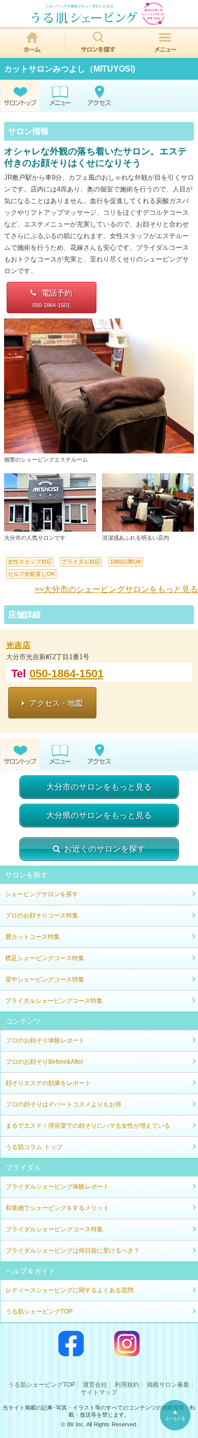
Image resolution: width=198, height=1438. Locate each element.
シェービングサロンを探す (41, 894)
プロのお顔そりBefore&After (44, 1061)
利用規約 (127, 1384)
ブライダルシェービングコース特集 (54, 1000)
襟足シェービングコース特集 (44, 958)
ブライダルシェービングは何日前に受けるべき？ (73, 1250)
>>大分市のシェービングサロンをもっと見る (116, 589)
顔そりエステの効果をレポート (48, 1083)
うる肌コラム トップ (34, 1147)
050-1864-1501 (66, 673)
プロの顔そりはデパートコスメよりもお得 (63, 1104)
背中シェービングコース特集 (44, 979)
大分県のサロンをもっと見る (99, 815)
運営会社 (95, 1384)
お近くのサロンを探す (104, 848)
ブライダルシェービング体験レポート (57, 1186)
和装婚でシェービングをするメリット (57, 1208)
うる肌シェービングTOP (39, 1311)
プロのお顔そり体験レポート (45, 1040)
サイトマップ (99, 1392)
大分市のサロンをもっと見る (99, 786)
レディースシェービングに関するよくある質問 (70, 1290)
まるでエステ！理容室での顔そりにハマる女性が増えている (88, 1125)
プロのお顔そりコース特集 (41, 915)
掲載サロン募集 (168, 1384)
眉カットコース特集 (32, 936)
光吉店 (18, 645)
